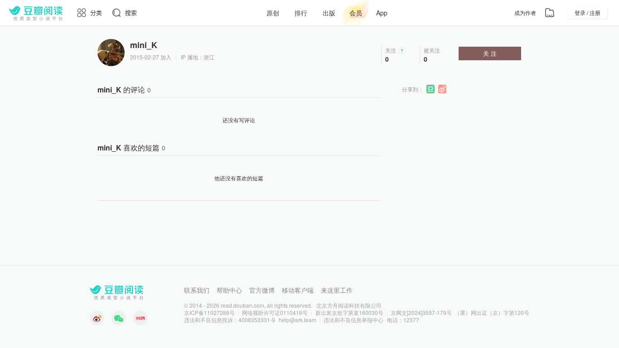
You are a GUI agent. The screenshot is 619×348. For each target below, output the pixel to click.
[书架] (550, 12)
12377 (411, 320)
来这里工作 (337, 290)
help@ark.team (297, 320)
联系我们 (196, 290)
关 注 (490, 53)
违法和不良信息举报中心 (353, 320)
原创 (272, 12)
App (381, 12)
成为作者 (525, 12)
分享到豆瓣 (430, 89)
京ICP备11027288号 (209, 312)
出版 (329, 12)
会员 (355, 12)
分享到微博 (442, 89)
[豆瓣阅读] (36, 12)
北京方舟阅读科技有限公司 (349, 305)
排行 (301, 12)
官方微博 (262, 290)
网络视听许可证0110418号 (275, 312)
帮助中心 (229, 290)
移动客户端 (298, 290)
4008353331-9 (256, 320)
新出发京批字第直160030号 (349, 312)
